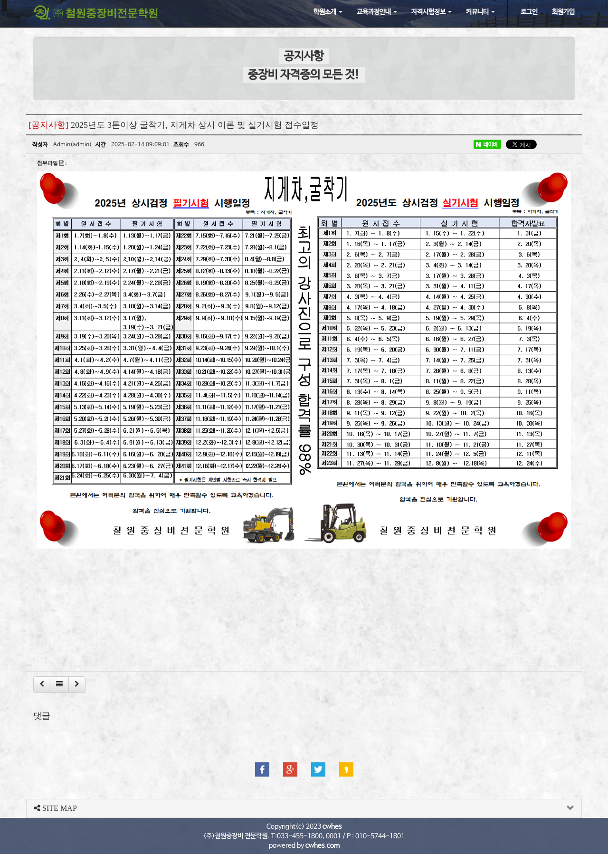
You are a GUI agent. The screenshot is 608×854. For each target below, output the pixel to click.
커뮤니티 (478, 12)
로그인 (529, 12)
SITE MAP (58, 808)
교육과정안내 (374, 12)
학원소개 (326, 12)
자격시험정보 (429, 12)
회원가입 (563, 12)
